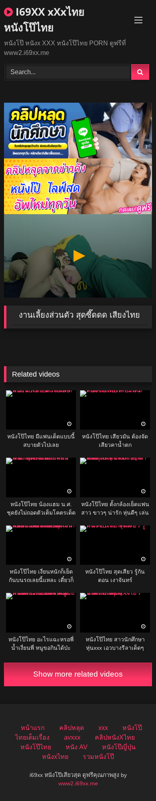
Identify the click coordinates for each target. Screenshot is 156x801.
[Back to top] (131, 777)
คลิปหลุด (71, 727)
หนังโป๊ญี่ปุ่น (119, 747)
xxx (103, 727)
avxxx (72, 737)
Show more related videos (78, 674)
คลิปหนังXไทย (115, 737)
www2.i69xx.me (78, 783)
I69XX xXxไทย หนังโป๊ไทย (44, 19)
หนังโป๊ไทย (35, 747)
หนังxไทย (55, 756)
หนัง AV (77, 747)
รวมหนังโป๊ (98, 756)
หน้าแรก (33, 727)
